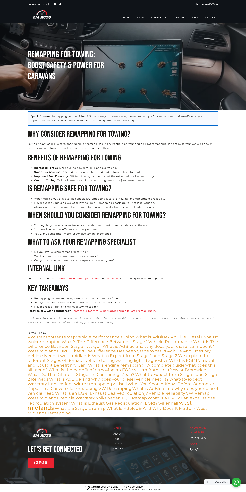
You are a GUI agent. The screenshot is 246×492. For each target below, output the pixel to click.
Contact (210, 17)
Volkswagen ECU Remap (121, 398)
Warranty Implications (51, 383)
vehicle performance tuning (105, 337)
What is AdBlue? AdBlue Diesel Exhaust (176, 337)
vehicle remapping (78, 388)
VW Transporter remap (52, 337)
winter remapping (93, 383)
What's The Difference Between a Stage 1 (105, 341)
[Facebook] (55, 4)
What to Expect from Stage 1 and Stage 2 (134, 355)
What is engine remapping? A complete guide (136, 365)
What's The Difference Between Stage (109, 351)
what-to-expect (186, 379)
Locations (179, 17)
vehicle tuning (100, 360)
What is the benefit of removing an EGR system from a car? (110, 369)
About (141, 17)
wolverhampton (44, 341)
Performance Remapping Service (80, 278)
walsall (120, 383)
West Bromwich (189, 369)
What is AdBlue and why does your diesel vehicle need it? (109, 379)
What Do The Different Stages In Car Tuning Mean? (81, 374)
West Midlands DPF (48, 351)
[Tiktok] (60, 4)
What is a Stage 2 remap (80, 408)
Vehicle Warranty (77, 398)
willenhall (168, 403)
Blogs (195, 17)
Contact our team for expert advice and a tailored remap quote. (114, 310)
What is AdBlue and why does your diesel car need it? (158, 346)
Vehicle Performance (170, 341)
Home (126, 17)
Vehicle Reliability (167, 393)
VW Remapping (114, 388)
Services (156, 17)
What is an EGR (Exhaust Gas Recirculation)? (101, 393)
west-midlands (75, 355)
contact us (112, 278)
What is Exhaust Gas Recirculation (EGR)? (114, 403)
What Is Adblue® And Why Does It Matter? (151, 408)
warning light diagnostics (142, 360)
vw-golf (94, 346)
